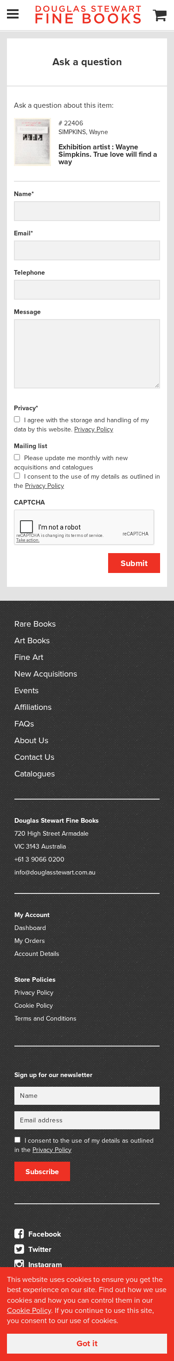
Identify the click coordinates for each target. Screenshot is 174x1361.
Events (26, 690)
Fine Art (28, 657)
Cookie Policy (33, 1006)
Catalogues (34, 774)
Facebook (43, 1234)
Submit (134, 563)
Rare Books (35, 624)
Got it (87, 1343)
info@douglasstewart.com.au (55, 872)
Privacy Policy (93, 429)
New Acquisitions (45, 674)
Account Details (36, 954)
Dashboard (30, 928)
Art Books (32, 640)
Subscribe (42, 1171)
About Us (31, 740)
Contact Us (34, 757)
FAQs (24, 724)
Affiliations (33, 707)
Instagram (44, 1264)
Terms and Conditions (45, 1018)
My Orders (29, 941)
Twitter (39, 1249)
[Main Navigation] (13, 13)
